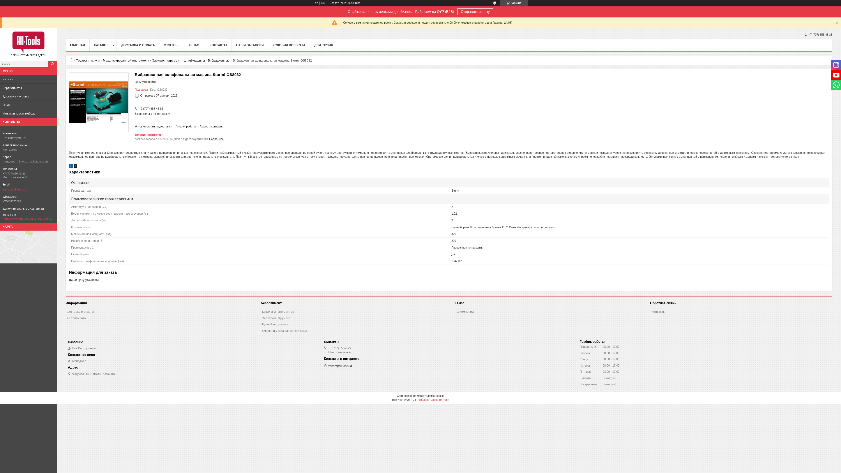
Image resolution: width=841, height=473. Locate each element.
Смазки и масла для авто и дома (284, 331)
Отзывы (171, 45)
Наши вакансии (250, 45)
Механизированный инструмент (126, 60)
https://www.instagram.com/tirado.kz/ (28, 219)
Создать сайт (338, 3)
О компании (465, 312)
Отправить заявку (475, 12)
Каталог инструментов (278, 312)
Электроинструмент (166, 60)
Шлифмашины (194, 60)
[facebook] (71, 166)
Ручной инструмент (276, 324)
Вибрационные (219, 60)
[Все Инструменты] (28, 42)
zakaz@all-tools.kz (15, 189)
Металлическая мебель (19, 113)
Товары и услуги (88, 60)
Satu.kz (439, 395)
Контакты (218, 45)
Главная (77, 45)
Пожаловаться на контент (433, 399)
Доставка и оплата (16, 96)
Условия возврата (289, 45)
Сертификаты (12, 88)
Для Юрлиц (323, 45)
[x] (75, 166)
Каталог (8, 79)
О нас (6, 105)
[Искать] (52, 64)
